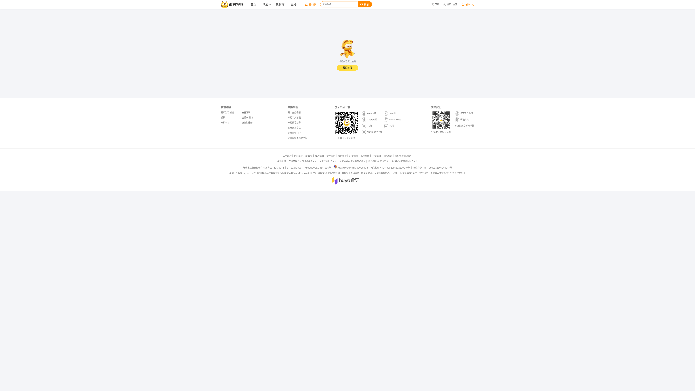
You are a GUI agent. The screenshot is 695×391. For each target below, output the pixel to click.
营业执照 (281, 161)
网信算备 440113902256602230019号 (390, 167)
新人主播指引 (294, 112)
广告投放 (353, 155)
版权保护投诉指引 (403, 155)
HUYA (313, 173)
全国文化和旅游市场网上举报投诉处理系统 (338, 173)
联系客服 (365, 155)
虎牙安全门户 (294, 132)
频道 (265, 4)
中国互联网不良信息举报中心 (375, 173)
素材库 (280, 4)
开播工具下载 (294, 117)
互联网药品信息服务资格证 (353, 161)
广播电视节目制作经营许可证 (302, 161)
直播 (293, 4)
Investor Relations (303, 155)
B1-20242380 (294, 167)
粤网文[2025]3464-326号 (318, 167)
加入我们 (319, 155)
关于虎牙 (287, 155)
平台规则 (376, 155)
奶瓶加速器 (247, 122)
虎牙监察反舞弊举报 (297, 137)
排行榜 (313, 4)
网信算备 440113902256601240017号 (432, 167)
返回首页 (347, 67)
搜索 (366, 4)
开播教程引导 (294, 122)
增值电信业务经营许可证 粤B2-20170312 (263, 167)
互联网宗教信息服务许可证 (405, 161)
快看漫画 (246, 112)
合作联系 (331, 155)
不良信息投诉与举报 (464, 125)
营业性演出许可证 (328, 161)
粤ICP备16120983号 (378, 161)
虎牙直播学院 (294, 127)
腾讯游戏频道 (227, 112)
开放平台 (225, 122)
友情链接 (342, 155)
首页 (253, 4)
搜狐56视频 (247, 117)
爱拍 (223, 117)
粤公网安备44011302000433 (353, 167)
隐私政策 (388, 155)
